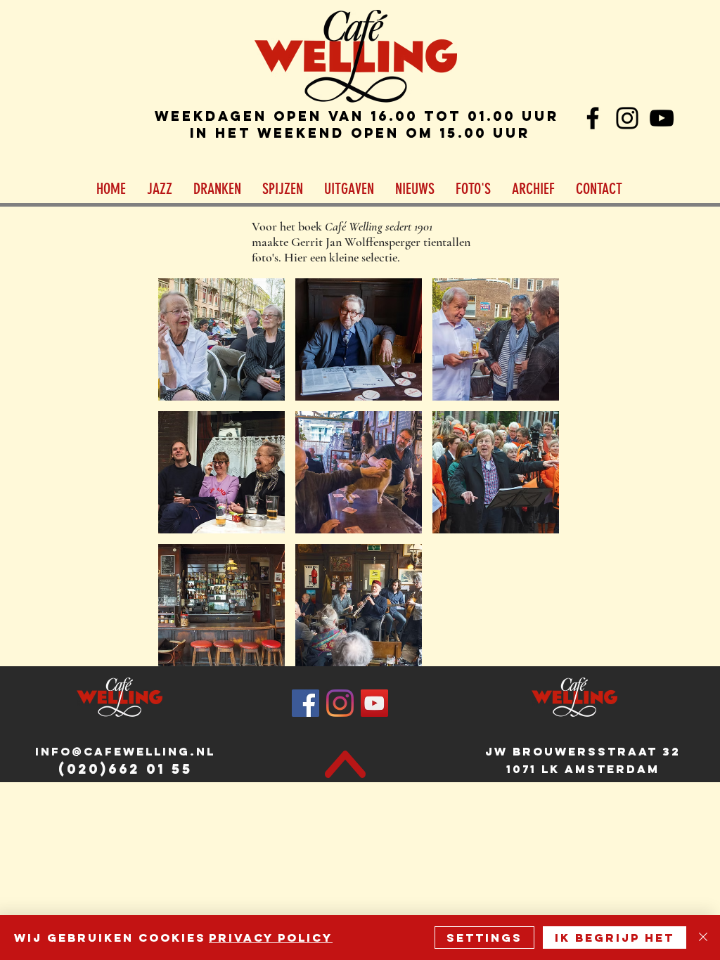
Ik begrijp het (614, 937)
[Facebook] (593, 118)
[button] (159, 189)
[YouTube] (661, 118)
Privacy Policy (271, 937)
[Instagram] (627, 118)
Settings (484, 937)
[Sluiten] (703, 937)
